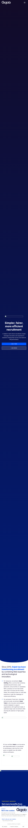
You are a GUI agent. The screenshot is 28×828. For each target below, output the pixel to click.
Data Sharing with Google (8, 820)
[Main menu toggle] (24, 2)
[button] (14, 344)
